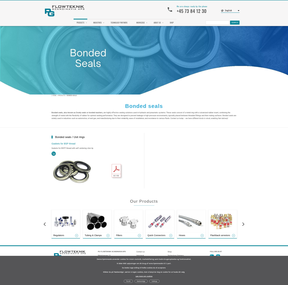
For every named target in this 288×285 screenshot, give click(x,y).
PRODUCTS (61, 95)
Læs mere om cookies (144, 276)
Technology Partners (119, 22)
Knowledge (140, 22)
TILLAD (128, 281)
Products (80, 22)
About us (157, 22)
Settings (154, 281)
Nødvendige (141, 281)
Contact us (140, 252)
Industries (97, 22)
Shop (172, 22)
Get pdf (116, 175)
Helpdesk (140, 255)
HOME (54, 95)
